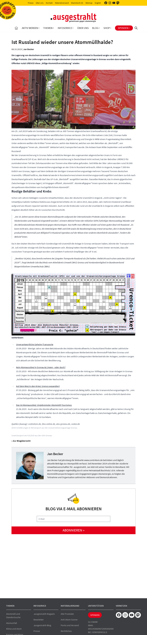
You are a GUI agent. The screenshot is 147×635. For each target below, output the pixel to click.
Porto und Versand (70, 625)
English (98, 3)
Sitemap (88, 3)
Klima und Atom (14, 628)
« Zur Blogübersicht (21, 440)
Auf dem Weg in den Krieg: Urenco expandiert (38, 386)
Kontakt (49, 3)
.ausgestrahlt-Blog (42, 625)
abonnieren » (73, 530)
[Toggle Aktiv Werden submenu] (39, 28)
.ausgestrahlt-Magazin (44, 613)
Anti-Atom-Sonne (69, 619)
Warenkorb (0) (77, 3)
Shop (107, 28)
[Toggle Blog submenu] (99, 28)
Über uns (39, 3)
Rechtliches (66, 631)
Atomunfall (11, 623)
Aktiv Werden (30, 28)
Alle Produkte (67, 613)
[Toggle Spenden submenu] (129, 28)
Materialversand (62, 3)
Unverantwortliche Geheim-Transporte (34, 344)
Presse (30, 3)
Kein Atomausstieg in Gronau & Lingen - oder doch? (40, 367)
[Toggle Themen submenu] (53, 28)
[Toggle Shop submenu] (111, 28)
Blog (95, 28)
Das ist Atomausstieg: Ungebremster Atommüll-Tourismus (44, 405)
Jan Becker (28, 49)
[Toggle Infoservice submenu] (73, 28)
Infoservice (65, 28)
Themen (48, 28)
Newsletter (38, 619)
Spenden (123, 28)
